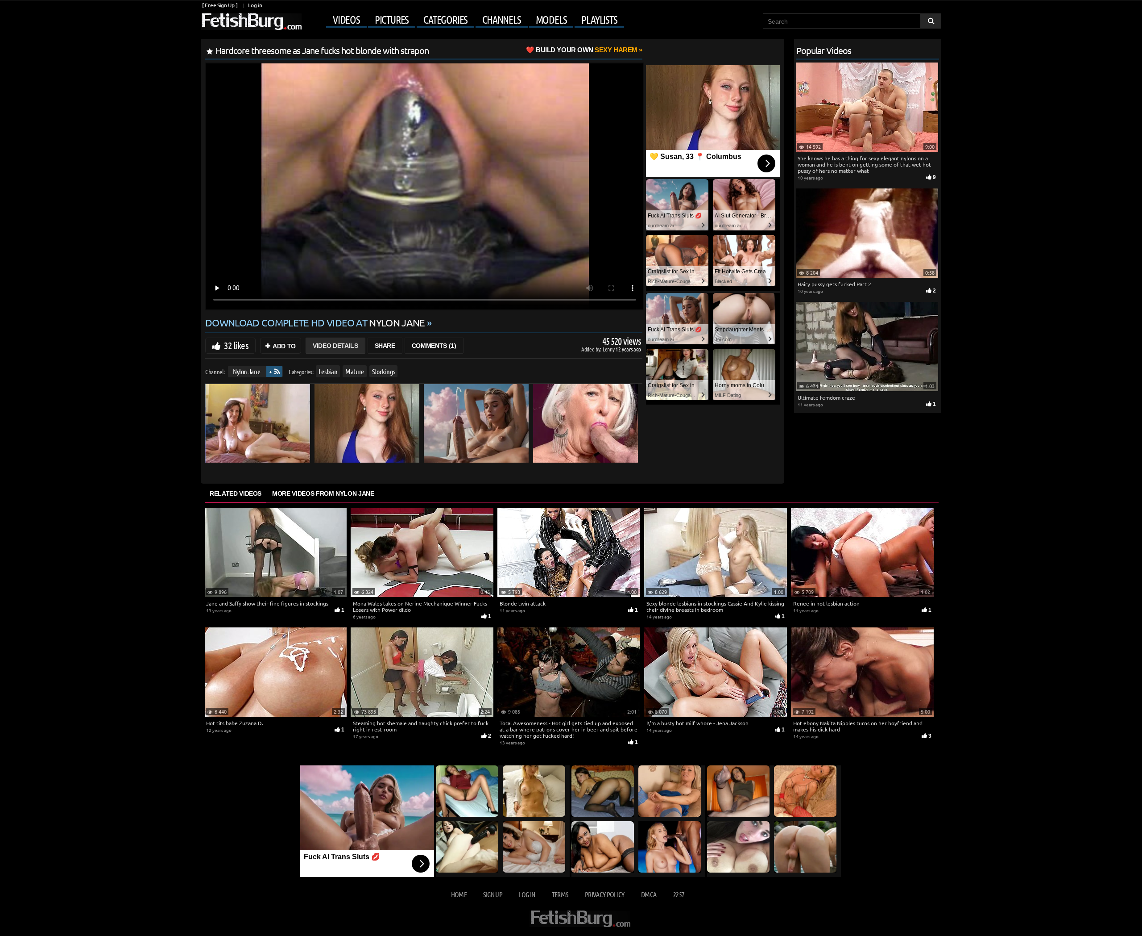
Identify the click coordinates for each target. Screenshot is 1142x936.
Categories (445, 19)
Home (459, 894)
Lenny (609, 349)
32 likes (236, 345)
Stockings (383, 371)
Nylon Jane (247, 371)
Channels (501, 19)
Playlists (599, 19)
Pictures (392, 19)
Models (551, 19)
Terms (560, 894)
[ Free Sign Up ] (219, 5)
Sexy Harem (586, 50)
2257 (678, 894)
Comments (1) (434, 345)
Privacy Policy (605, 894)
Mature (354, 371)
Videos (346, 19)
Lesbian (328, 371)
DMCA (648, 894)
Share (385, 345)
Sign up (492, 894)
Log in (255, 5)
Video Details (335, 345)
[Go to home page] (251, 21)
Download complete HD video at (315, 322)
